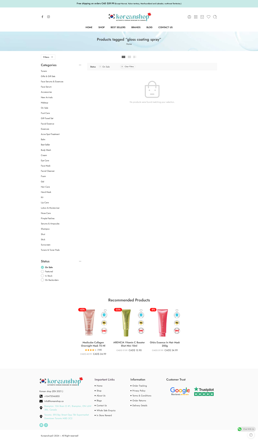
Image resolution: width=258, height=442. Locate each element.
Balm (43, 139)
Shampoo (45, 228)
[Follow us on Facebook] (42, 16)
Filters (46, 57)
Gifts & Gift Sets (48, 76)
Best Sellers (118, 27)
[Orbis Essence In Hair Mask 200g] (164, 322)
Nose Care (46, 213)
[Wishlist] (105, 310)
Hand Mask (46, 192)
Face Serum (46, 86)
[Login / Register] (189, 17)
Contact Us (165, 27)
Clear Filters (129, 66)
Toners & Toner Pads (50, 249)
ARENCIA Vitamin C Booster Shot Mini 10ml (129, 344)
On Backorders (52, 280)
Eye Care (45, 160)
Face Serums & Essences (52, 81)
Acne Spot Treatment (50, 134)
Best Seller (45, 144)
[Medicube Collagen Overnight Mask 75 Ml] (93, 322)
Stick (43, 239)
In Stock (48, 275)
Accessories (46, 91)
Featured (49, 271)
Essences (45, 128)
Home (89, 27)
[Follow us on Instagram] (48, 16)
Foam (43, 176)
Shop (101, 27)
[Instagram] (46, 425)
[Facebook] (41, 425)
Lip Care (45, 202)
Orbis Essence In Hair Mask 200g (165, 344)
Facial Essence (47, 123)
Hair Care (45, 186)
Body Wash (46, 150)
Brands (135, 27)
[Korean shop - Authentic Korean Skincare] (129, 17)
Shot (43, 234)
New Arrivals (47, 97)
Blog (149, 27)
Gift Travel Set (47, 118)
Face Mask (45, 165)
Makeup (44, 102)
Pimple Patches (47, 218)
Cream (44, 155)
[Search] (215, 17)
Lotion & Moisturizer (50, 207)
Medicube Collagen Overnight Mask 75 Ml (93, 344)
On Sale (106, 66)
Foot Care (45, 113)
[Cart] (202, 17)
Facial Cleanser (48, 170)
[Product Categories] (196, 17)
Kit (42, 197)
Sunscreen (45, 244)
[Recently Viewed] (251, 435)
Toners (44, 71)
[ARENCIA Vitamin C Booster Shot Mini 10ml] (129, 322)
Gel (42, 181)
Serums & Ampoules (50, 223)
